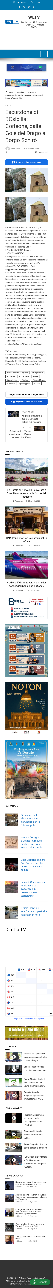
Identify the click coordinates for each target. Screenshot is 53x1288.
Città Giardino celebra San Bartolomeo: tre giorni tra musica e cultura (33, 864)
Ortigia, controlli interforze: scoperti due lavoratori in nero (34, 911)
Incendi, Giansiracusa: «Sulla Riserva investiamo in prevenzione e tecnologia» (33, 889)
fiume (36, 376)
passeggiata (25, 384)
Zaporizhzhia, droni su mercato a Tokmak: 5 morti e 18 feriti (29, 1225)
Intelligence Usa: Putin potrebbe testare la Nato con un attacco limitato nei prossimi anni (29, 1211)
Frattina (25, 380)
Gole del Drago (39, 380)
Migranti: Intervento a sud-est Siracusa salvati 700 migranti (32, 417)
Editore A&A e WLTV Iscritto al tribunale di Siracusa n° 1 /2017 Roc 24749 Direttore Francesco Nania (26, 1281)
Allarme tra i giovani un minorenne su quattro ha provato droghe (35, 1057)
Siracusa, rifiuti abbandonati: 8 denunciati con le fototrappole (30, 820)
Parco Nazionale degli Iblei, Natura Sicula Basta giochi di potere (34, 1082)
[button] (40, 1282)
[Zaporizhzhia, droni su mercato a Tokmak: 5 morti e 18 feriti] (9, 1227)
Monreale (11, 384)
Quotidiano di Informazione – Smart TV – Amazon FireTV (34, 25)
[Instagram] (28, 7)
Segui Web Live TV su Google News (26, 394)
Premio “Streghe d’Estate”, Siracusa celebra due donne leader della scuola (31, 842)
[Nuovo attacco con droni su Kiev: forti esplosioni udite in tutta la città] (9, 1185)
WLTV (34, 17)
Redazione (15, 148)
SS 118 (37, 384)
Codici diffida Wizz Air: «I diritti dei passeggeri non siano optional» (26, 584)
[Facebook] (19, 7)
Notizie (8, 106)
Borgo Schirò (38, 373)
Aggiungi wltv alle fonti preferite (26, 401)
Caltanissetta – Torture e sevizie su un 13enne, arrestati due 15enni (20, 432)
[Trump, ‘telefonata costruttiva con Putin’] (9, 1239)
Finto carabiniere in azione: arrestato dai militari (33, 1134)
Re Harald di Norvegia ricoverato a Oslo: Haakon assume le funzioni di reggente (26, 493)
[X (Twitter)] (24, 7)
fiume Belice (12, 380)
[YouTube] (33, 7)
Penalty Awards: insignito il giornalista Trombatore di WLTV (34, 1095)
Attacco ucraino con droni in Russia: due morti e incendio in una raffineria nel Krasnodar (31, 1197)
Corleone (11, 376)
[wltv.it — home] (12, 22)
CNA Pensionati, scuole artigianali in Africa (26, 539)
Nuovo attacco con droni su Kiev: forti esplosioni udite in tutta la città (31, 1183)
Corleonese (24, 376)
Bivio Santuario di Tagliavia (18, 373)
